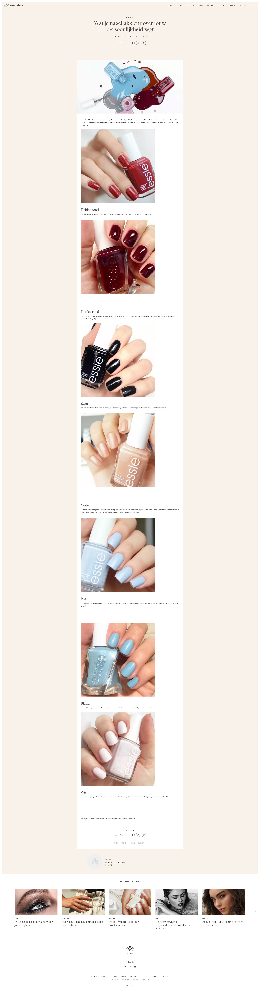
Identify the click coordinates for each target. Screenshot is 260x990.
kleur (133, 843)
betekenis (124, 843)
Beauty (181, 5)
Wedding (210, 5)
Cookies (146, 980)
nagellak (141, 843)
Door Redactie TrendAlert (124, 37)
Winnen (232, 5)
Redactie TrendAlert (115, 862)
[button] (256, 911)
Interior (191, 5)
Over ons (114, 980)
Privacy (136, 980)
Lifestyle (221, 5)
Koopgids (242, 5)
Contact (125, 980)
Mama (201, 5)
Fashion (171, 5)
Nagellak (130, 17)
